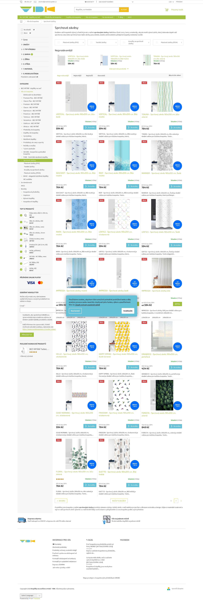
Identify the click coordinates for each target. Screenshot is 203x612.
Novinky (24, 189)
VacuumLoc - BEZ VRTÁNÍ (32, 120)
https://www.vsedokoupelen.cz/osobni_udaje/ (39, 329)
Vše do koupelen (27, 91)
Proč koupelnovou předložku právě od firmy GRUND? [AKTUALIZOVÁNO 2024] (100, 545)
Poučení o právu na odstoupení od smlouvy (64, 554)
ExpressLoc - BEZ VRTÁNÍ (32, 111)
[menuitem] (30, 17)
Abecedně (101, 75)
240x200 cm (81, 317)
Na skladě (29, 30)
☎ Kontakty (89, 2)
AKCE (23, 186)
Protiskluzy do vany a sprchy (33, 142)
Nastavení (75, 311)
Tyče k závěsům (29, 149)
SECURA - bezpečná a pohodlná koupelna (34, 153)
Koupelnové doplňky (30, 201)
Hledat (124, 10)
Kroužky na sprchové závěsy (34, 170)
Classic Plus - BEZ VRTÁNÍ (32, 101)
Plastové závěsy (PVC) (32, 163)
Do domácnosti (26, 182)
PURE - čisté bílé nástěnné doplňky (35, 157)
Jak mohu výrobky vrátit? (61, 567)
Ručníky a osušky (29, 146)
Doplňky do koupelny (30, 133)
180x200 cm (71, 317)
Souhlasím (127, 311)
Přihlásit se (27, 335)
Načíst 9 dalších (119, 501)
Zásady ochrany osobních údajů (87, 305)
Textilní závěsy (29, 167)
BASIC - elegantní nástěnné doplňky (35, 176)
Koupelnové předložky (31, 192)
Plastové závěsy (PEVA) (32, 173)
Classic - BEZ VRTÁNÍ (30, 107)
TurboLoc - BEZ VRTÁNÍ (31, 117)
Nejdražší (89, 75)
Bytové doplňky (29, 198)
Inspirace (26, 195)
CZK (170, 2)
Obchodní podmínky (106, 2)
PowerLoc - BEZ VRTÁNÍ (31, 114)
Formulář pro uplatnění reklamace (64, 561)
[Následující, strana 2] (176, 501)
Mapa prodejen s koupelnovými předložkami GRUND (101, 578)
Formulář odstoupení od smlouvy (64, 558)
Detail (177, 304)
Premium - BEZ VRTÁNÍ (31, 104)
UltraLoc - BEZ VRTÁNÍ (31, 126)
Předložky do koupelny (31, 130)
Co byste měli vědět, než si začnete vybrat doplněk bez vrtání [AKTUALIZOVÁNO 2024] (99, 560)
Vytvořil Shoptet (177, 589)
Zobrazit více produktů (117, 69)
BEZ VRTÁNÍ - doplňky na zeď (31, 88)
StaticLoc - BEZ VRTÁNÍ (31, 123)
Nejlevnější (77, 75)
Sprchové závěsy (29, 160)
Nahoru (62, 501)
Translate (36, 598)
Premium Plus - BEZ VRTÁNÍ (32, 98)
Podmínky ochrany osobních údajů (64, 550)
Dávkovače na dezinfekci (32, 95)
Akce (27, 33)
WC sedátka (27, 179)
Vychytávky (27, 136)
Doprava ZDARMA (58, 565)
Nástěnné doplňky (29, 139)
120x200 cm (60, 317)
